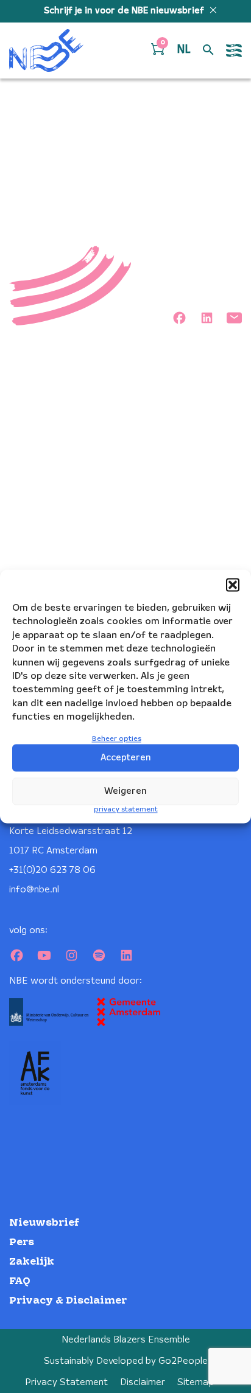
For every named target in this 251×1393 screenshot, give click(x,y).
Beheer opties (116, 738)
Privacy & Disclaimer (68, 1300)
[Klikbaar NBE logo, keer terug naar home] (46, 50)
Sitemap (195, 1382)
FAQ (19, 1281)
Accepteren (126, 758)
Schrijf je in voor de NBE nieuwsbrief (125, 11)
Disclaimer (142, 1382)
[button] (233, 584)
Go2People (183, 1361)
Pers (21, 1242)
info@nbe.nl (34, 889)
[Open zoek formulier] (208, 50)
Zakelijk (31, 1261)
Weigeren (125, 791)
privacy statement (126, 810)
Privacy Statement (66, 1382)
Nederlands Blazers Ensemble (126, 1339)
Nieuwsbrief (44, 1223)
